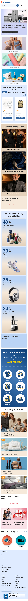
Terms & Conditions (19, 577)
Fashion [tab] (4, 92)
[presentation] (23, 95)
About (3, 575)
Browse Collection (8, 32)
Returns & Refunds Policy (20, 587)
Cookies (3, 581)
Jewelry (3, 556)
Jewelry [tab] (9, 92)
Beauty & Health (5, 569)
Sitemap (16, 579)
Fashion (3, 554)
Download (17, 581)
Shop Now (7, 117)
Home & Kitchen (5, 561)
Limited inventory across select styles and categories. (14, 358)
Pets (3, 565)
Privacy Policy (18, 575)
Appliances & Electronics (7, 559)
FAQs (3, 579)
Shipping (17, 583)
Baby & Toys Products (6, 567)
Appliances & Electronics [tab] (19, 92)
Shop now (5, 227)
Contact (3, 577)
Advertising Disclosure (6, 583)
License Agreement (6, 585)
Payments (17, 585)
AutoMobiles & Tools (6, 563)
